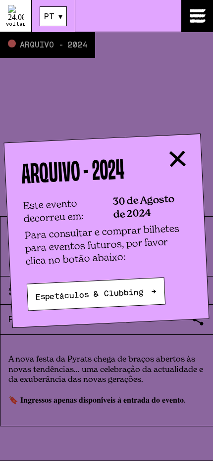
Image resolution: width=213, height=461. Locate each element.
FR (49, 33)
